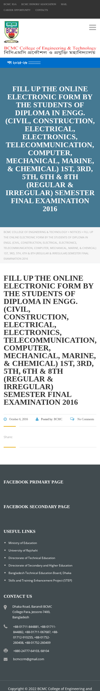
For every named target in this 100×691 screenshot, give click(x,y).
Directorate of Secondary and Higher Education (40, 565)
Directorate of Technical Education (31, 558)
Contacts (41, 10)
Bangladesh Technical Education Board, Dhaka (39, 573)
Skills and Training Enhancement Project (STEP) (40, 580)
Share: (8, 437)
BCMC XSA (10, 4)
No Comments (85, 419)
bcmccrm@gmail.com (28, 659)
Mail (64, 4)
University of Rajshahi (23, 550)
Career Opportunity (17, 10)
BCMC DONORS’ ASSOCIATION (38, 4)
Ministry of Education (22, 543)
